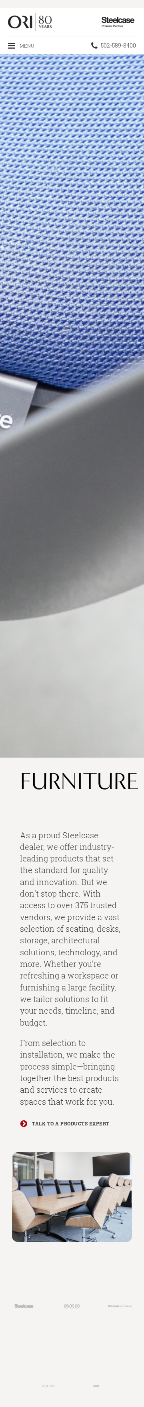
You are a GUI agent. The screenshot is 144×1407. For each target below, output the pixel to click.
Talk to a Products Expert (70, 1123)
